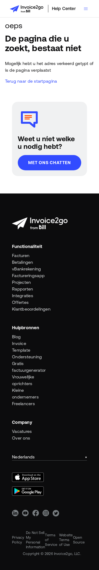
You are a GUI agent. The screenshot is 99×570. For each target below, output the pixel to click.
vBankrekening (21, 268)
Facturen (20, 255)
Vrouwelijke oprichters (21, 380)
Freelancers (21, 403)
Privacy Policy (18, 539)
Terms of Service (51, 540)
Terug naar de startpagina (31, 81)
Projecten (21, 282)
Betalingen (21, 262)
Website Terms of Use (66, 540)
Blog (16, 336)
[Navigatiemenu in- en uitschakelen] (86, 8)
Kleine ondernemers (21, 393)
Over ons (21, 438)
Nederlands (23, 456)
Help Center (64, 8)
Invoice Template (21, 347)
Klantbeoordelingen (21, 309)
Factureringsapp (21, 275)
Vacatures (21, 431)
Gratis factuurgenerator (21, 367)
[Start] (26, 8)
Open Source (79, 539)
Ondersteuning (21, 356)
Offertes (20, 302)
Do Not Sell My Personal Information (35, 540)
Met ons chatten (49, 162)
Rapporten (21, 288)
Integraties (21, 295)
